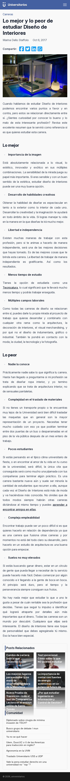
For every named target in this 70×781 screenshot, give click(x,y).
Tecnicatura (10, 287)
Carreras (8, 14)
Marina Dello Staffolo (16, 40)
